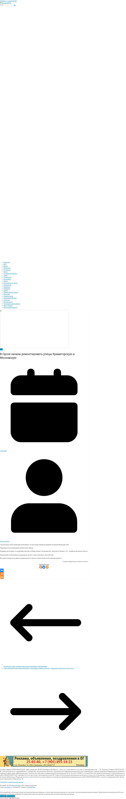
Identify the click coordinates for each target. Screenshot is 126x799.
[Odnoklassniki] (40, 567)
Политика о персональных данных (11, 782)
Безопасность (8, 302)
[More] (47, 567)
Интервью (7, 270)
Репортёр (6, 262)
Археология (7, 285)
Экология (6, 300)
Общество (6, 268)
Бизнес (5, 291)
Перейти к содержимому (8, 1)
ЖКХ (4, 264)
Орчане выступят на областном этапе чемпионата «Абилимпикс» (25, 666)
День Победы (8, 306)
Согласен (3, 796)
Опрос (5, 272)
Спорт (5, 275)
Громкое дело (8, 296)
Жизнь (5, 266)
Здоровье (6, 289)
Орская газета (4, 541)
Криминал (6, 287)
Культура (6, 294)
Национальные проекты (11, 304)
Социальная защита (10, 274)
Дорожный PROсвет (10, 298)
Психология (7, 277)
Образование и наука (10, 292)
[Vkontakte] (43, 567)
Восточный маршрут (10, 307)
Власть (5, 281)
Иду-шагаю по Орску (10, 283)
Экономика (7, 279)
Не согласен (11, 796)
